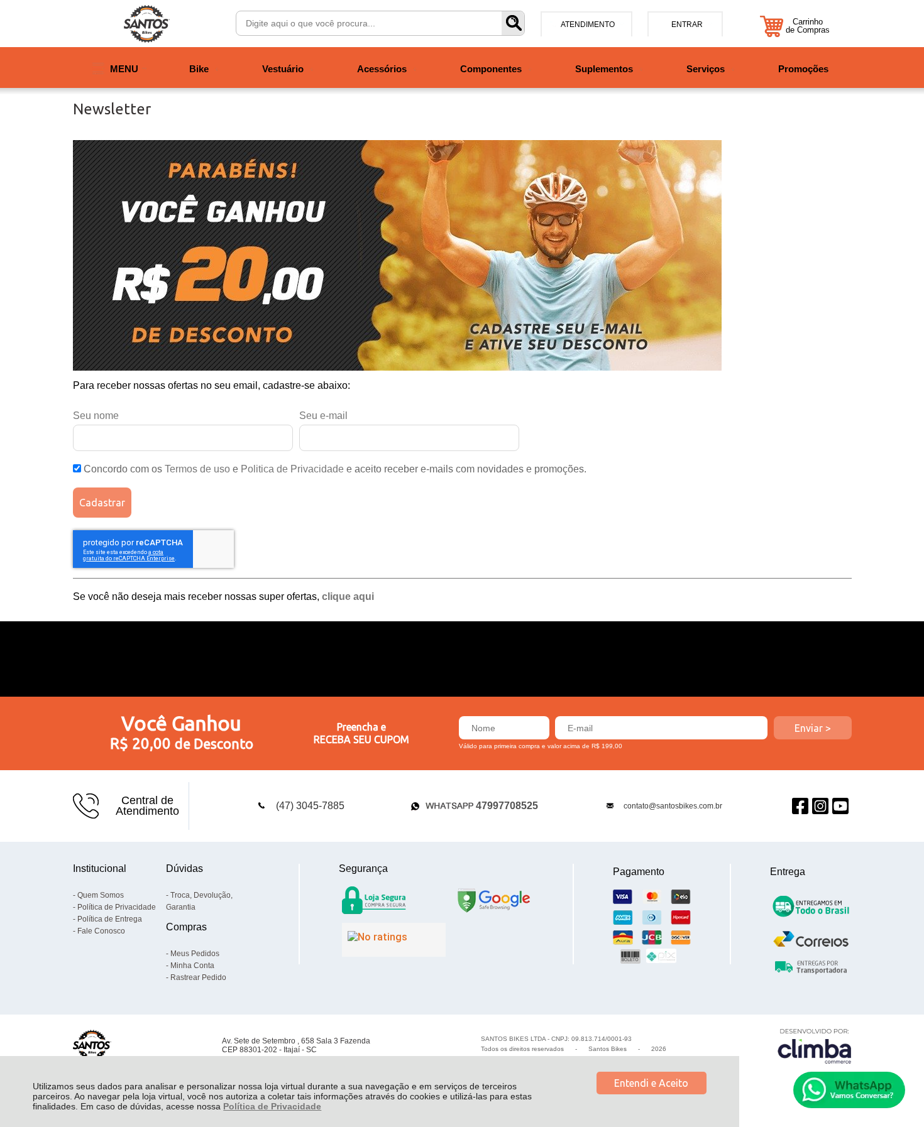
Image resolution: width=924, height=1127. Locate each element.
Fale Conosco (101, 931)
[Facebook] (800, 805)
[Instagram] (820, 805)
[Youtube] (840, 805)
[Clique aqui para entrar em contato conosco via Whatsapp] (849, 1090)
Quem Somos (100, 895)
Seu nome (96, 415)
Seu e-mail (323, 415)
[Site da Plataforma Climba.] (815, 1045)
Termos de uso (197, 469)
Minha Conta (192, 965)
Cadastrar (102, 502)
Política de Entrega (109, 919)
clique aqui (348, 596)
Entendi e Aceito (651, 1083)
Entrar (687, 24)
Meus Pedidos (194, 953)
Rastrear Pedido (198, 977)
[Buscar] (513, 23)
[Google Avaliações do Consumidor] (394, 940)
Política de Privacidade (272, 1106)
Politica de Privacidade (292, 469)
